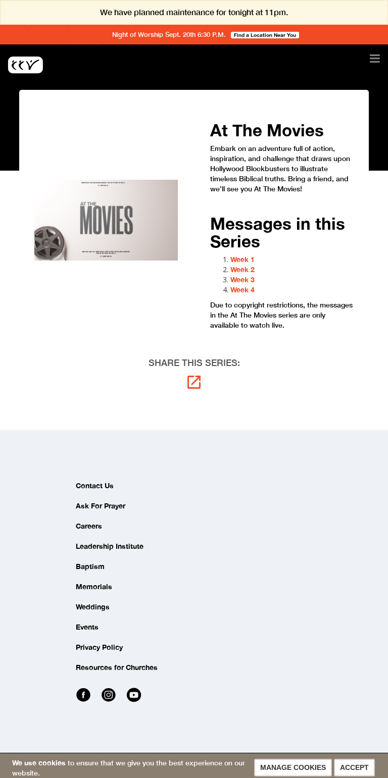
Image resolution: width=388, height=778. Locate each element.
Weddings (93, 606)
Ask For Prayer (100, 505)
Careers (89, 526)
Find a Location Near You (265, 35)
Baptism (90, 566)
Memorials (94, 586)
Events (87, 627)
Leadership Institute (109, 546)
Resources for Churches (117, 667)
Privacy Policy (99, 647)
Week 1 (242, 259)
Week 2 (242, 269)
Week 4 (242, 289)
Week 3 (242, 279)
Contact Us (95, 485)
